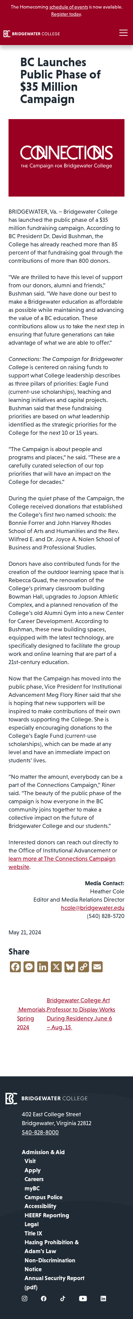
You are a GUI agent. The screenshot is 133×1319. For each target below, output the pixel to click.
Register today (66, 14)
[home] (31, 33)
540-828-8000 (40, 1132)
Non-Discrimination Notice (50, 1265)
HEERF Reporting (47, 1215)
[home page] (46, 1097)
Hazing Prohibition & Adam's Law (52, 1247)
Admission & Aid (43, 1152)
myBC (32, 1188)
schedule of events (68, 7)
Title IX (33, 1233)
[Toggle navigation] (123, 33)
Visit (30, 1161)
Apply (33, 1170)
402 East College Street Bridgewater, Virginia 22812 (56, 1119)
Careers (34, 1179)
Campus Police (43, 1197)
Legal (32, 1224)
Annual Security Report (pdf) (55, 1282)
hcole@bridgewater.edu (92, 907)
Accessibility (40, 1206)
